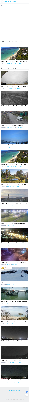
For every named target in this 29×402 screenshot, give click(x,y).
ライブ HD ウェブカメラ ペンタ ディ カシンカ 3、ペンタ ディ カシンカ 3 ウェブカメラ (14, 203)
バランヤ (18, 108)
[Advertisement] (14, 25)
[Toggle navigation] (2, 1)
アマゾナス (8, 147)
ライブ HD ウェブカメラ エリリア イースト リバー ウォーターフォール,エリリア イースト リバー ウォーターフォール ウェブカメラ (14, 262)
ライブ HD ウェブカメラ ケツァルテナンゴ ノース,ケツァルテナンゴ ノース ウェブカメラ (14, 341)
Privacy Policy (12, 394)
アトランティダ (10, 63)
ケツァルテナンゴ (19, 343)
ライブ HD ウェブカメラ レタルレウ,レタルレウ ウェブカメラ (14, 360)
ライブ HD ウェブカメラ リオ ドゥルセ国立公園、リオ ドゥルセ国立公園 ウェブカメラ (14, 380)
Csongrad (18, 88)
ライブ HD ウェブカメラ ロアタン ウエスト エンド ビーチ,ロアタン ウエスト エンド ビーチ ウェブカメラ (14, 61)
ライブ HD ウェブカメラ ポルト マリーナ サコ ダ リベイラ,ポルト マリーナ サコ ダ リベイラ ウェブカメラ (14, 301)
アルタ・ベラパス (11, 343)
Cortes (15, 206)
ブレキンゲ (9, 284)
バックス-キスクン (11, 88)
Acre (8, 303)
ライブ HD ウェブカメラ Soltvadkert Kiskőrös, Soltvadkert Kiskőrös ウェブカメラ (11, 125)
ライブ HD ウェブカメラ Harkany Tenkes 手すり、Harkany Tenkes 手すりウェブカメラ (14, 106)
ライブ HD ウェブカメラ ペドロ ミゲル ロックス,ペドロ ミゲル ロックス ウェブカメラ (14, 243)
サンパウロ (12, 303)
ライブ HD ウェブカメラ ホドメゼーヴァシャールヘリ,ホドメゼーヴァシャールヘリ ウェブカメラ (14, 86)
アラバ (8, 323)
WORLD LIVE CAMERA (10, 1)
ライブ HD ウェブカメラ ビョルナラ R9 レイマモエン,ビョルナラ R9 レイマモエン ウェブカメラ (14, 145)
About (3, 394)
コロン (16, 225)
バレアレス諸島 (14, 323)
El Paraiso (17, 186)
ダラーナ (15, 284)
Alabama (9, 264)
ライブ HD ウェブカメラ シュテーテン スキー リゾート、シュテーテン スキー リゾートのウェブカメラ (14, 282)
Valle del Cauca (15, 147)
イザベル (17, 382)
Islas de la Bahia (8, 6)
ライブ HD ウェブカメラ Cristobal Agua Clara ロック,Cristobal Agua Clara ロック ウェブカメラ (12, 223)
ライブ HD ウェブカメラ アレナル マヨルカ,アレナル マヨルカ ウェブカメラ (14, 321)
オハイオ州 (14, 264)
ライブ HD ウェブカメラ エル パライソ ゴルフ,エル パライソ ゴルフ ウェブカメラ (14, 184)
